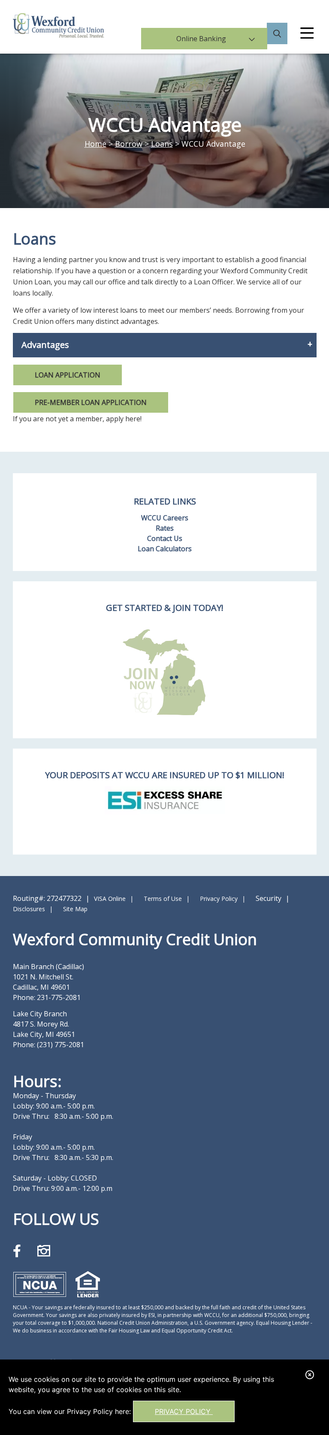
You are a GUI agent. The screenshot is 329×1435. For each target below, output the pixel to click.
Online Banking (209, 36)
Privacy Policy (184, 1411)
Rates (165, 528)
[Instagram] (43, 1251)
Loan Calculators (165, 548)
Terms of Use (163, 898)
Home (95, 144)
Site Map (75, 909)
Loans (162, 144)
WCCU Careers (164, 518)
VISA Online (110, 898)
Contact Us (164, 538)
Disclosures (29, 909)
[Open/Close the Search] (277, 36)
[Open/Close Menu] (307, 36)
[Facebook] (18, 1251)
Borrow (128, 144)
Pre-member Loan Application (91, 402)
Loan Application (67, 375)
